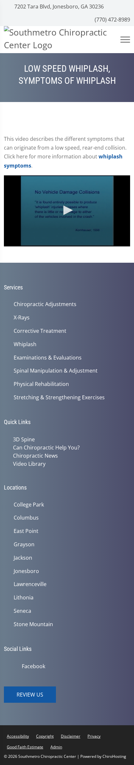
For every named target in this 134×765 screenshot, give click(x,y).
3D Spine (24, 439)
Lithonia (24, 597)
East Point (26, 531)
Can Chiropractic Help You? (46, 447)
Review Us (30, 694)
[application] (67, 210)
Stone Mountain (33, 624)
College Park (29, 504)
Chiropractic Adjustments (45, 304)
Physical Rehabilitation (41, 384)
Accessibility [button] (18, 736)
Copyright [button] (45, 736)
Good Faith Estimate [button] (25, 747)
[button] (67, 210)
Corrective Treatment (40, 331)
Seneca (22, 611)
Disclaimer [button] (70, 736)
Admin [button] (56, 747)
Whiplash (25, 344)
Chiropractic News (35, 455)
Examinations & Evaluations (48, 357)
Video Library (29, 463)
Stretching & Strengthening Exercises (59, 397)
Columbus (26, 517)
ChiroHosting (114, 756)
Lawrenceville (30, 584)
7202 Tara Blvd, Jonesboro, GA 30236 (58, 6)
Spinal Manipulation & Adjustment (56, 370)
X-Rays (22, 317)
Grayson (24, 544)
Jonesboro (26, 571)
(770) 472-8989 (111, 19)
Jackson (23, 557)
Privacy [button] (93, 736)
